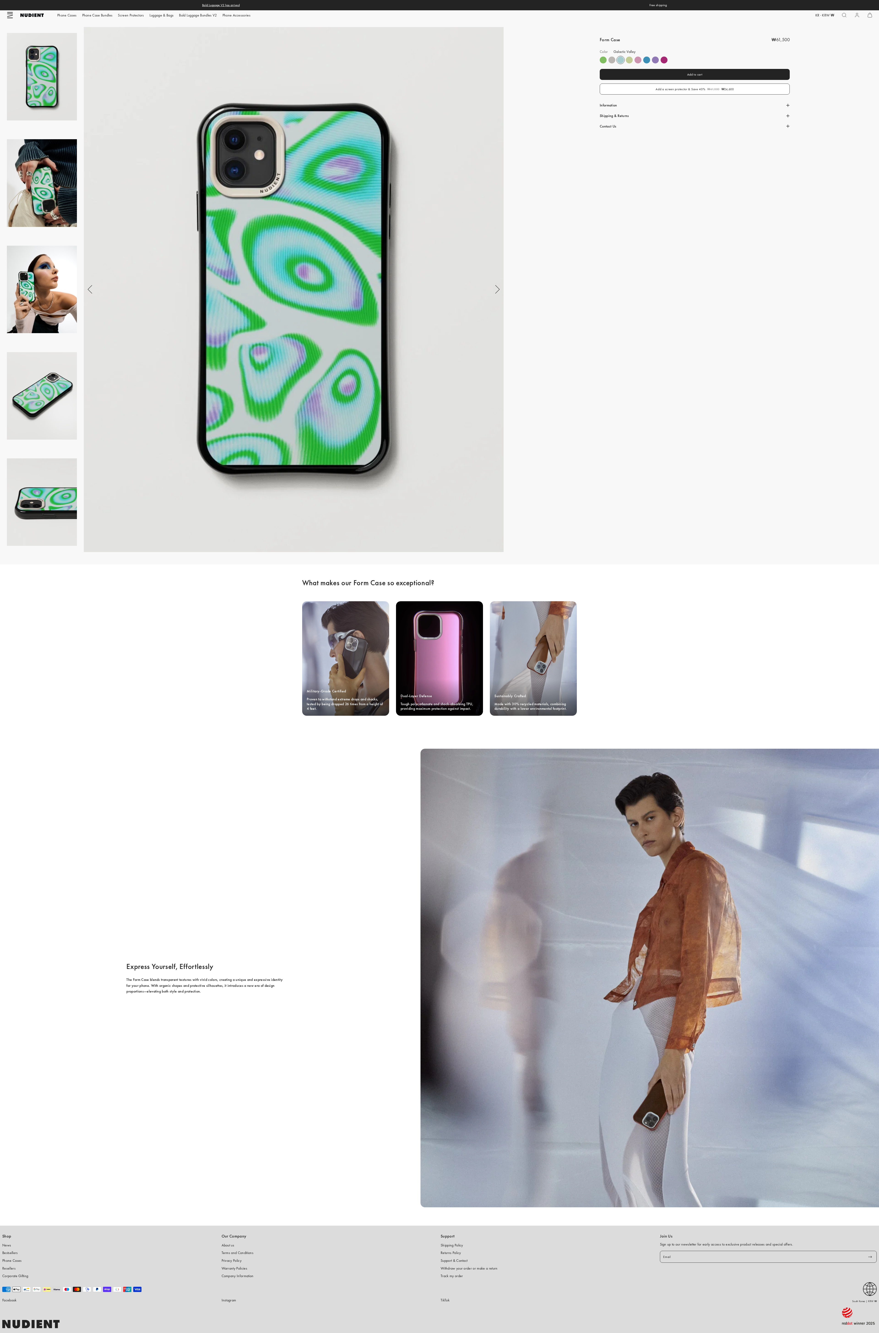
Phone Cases (67, 15)
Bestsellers (10, 1252)
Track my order (452, 1275)
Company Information (238, 1275)
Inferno (629, 60)
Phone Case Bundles (97, 15)
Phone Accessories (236, 15)
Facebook (9, 1300)
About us (228, 1245)
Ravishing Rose (638, 60)
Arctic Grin (646, 60)
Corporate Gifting (15, 1275)
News (6, 1245)
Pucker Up (611, 60)
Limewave (603, 60)
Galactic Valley (620, 60)
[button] (10, 15)
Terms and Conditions (237, 1252)
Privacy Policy (231, 1260)
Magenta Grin (664, 60)
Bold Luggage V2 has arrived (221, 5)
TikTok (445, 1300)
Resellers (9, 1268)
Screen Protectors (131, 15)
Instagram (229, 1300)
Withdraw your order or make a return (469, 1268)
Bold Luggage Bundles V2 (198, 15)
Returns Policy (451, 1252)
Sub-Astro (655, 60)
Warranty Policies (234, 1268)
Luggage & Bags (161, 15)
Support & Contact (454, 1260)
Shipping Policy (452, 1245)
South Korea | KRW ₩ (864, 1301)
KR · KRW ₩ (824, 15)
